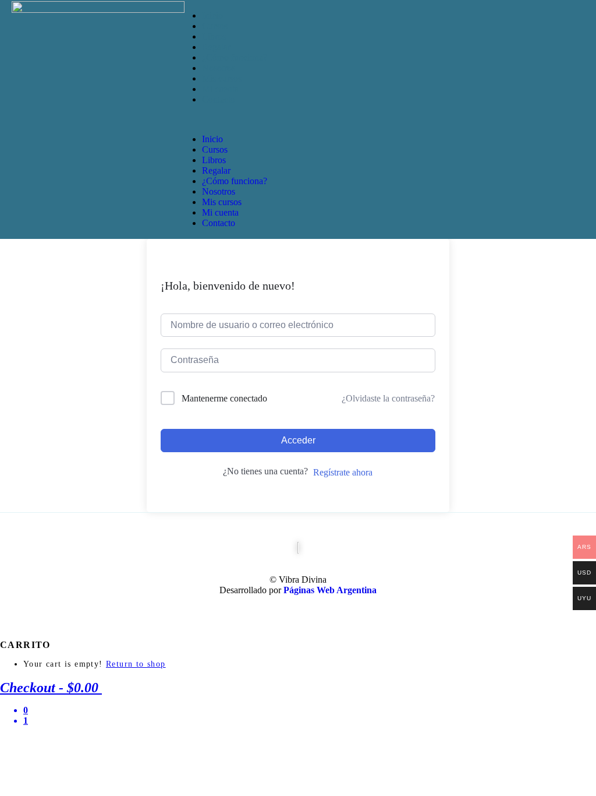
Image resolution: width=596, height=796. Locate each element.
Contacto (218, 99)
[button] (316, 119)
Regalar (216, 47)
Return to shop (136, 664)
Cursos (215, 26)
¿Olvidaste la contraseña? (388, 398)
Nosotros (218, 68)
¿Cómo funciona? (234, 57)
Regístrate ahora (342, 472)
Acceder (298, 440)
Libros (214, 36)
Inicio (212, 15)
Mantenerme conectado (224, 398)
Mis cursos (222, 78)
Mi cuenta (220, 89)
